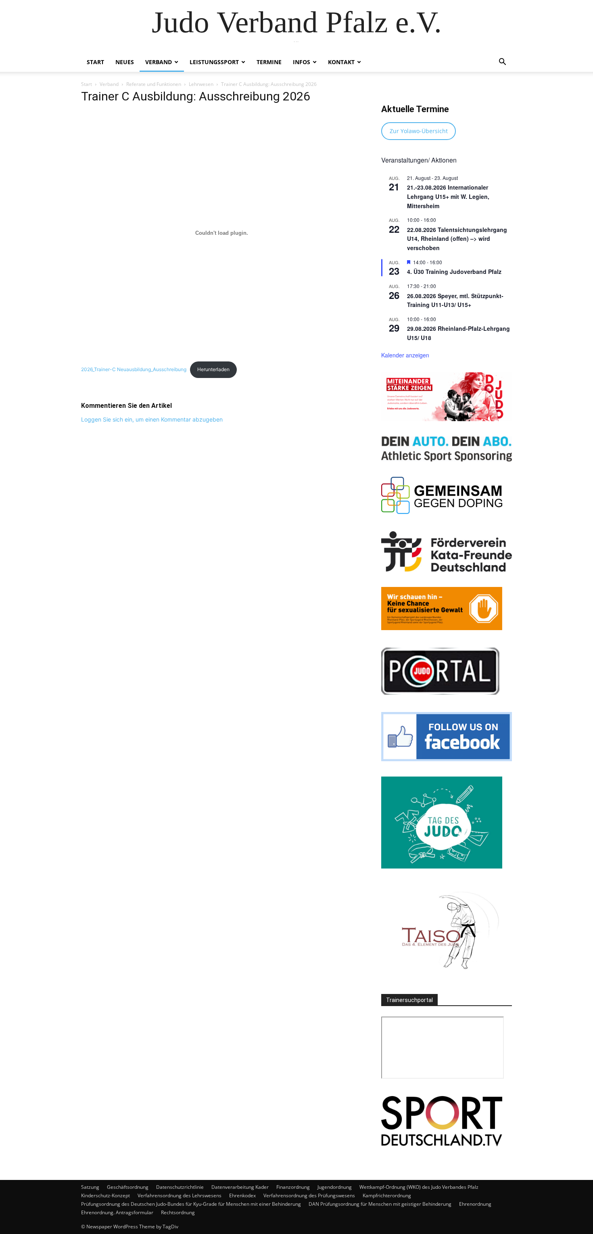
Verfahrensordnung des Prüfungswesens (309, 1195)
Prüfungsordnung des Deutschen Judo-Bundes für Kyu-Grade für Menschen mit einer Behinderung (191, 1204)
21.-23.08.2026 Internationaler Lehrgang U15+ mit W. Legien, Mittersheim (448, 196)
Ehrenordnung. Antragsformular (117, 1212)
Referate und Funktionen (153, 84)
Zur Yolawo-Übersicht (419, 131)
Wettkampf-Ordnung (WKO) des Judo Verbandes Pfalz (418, 1187)
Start (95, 62)
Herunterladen (213, 369)
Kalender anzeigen (405, 355)
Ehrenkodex (242, 1195)
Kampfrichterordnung (387, 1195)
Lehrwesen (201, 84)
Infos (301, 62)
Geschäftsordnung (127, 1187)
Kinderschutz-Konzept (105, 1195)
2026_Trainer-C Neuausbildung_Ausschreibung (133, 369)
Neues (124, 62)
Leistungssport (214, 62)
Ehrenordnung (475, 1204)
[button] (502, 63)
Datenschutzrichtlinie (180, 1187)
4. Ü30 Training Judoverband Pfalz (454, 271)
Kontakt (341, 62)
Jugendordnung (334, 1187)
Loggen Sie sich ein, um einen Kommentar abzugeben (152, 419)
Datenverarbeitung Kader (240, 1187)
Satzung (90, 1187)
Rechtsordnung (178, 1212)
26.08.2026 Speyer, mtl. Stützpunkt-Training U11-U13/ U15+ (455, 300)
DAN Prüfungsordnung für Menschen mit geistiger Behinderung (380, 1204)
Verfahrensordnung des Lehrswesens (179, 1195)
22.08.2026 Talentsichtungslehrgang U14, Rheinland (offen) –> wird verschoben (457, 239)
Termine (269, 62)
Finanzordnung (293, 1187)
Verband (158, 62)
